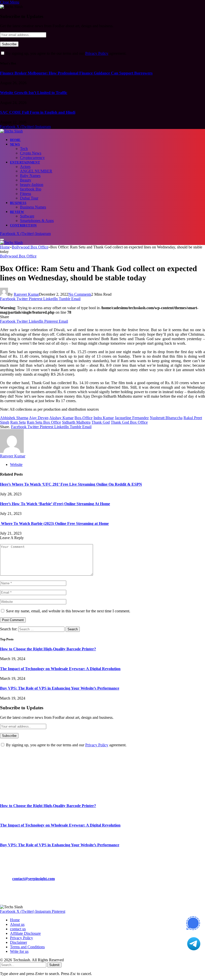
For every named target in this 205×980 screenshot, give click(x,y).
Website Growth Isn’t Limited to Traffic (33, 92)
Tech (24, 148)
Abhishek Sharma (14, 418)
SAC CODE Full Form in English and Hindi (37, 112)
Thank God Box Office (129, 422)
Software (27, 216)
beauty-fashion (31, 184)
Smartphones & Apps (37, 220)
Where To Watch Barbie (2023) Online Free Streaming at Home (54, 523)
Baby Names (30, 175)
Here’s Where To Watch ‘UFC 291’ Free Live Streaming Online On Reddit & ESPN (71, 484)
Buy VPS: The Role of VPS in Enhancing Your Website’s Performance (59, 688)
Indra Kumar (104, 418)
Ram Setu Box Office (44, 422)
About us (17, 924)
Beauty (25, 180)
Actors (25, 166)
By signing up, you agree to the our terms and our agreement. (65, 53)
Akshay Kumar (61, 418)
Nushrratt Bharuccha (166, 418)
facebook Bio (30, 189)
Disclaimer (18, 942)
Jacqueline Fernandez (132, 418)
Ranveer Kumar (26, 294)
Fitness (25, 193)
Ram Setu (18, 422)
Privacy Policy (96, 53)
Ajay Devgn (38, 418)
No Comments (79, 294)
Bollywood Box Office (18, 256)
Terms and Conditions (27, 947)
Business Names (33, 207)
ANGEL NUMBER (36, 171)
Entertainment (25, 162)
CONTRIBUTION (23, 225)
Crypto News (30, 153)
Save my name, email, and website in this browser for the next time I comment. (68, 611)
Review (17, 212)
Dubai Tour (29, 198)
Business (18, 203)
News (15, 144)
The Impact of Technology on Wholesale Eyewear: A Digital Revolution (60, 669)
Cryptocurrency (32, 157)
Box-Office (83, 418)
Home (15, 140)
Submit (54, 965)
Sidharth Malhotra (76, 422)
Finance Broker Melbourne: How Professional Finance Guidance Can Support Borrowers (76, 73)
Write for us (19, 951)
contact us (18, 929)
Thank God (101, 422)
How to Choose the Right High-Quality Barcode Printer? (48, 649)
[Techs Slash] (11, 131)
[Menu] (2, 239)
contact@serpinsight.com (33, 879)
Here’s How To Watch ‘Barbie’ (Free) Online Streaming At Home (55, 504)
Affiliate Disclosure (25, 933)
